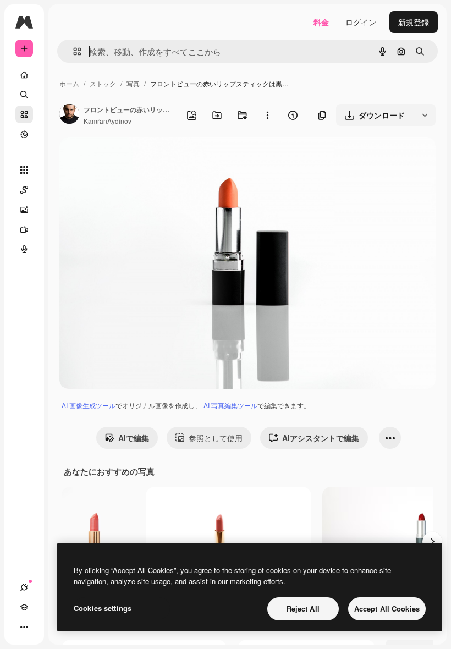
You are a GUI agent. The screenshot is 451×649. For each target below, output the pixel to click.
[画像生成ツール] (24, 209)
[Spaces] (24, 190)
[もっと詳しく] (24, 134)
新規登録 (413, 22)
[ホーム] (24, 75)
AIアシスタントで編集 (320, 437)
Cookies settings (102, 608)
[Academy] (24, 607)
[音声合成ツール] (24, 249)
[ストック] (24, 114)
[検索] (24, 94)
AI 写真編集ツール (230, 405)
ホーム (69, 83)
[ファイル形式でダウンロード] (425, 115)
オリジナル (135, 158)
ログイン (360, 22)
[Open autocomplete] (73, 51)
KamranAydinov (107, 120)
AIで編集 (133, 437)
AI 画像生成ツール (89, 405)
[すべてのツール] (24, 170)
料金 (321, 22)
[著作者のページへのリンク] (69, 115)
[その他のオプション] (267, 115)
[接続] (24, 587)
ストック (103, 83)
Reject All (303, 608)
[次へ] (432, 542)
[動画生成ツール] (24, 229)
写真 (133, 83)
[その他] (24, 627)
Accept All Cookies (387, 608)
